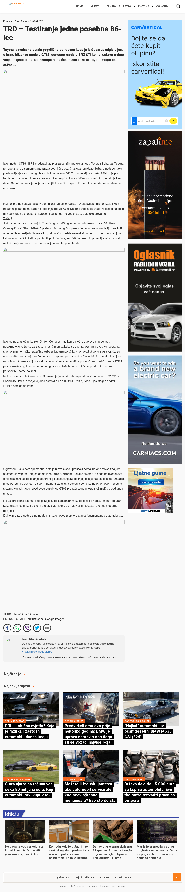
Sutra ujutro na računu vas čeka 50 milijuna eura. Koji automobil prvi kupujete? (29, 789)
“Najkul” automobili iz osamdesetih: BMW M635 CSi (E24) (148, 731)
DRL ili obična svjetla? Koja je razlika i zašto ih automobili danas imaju (29, 731)
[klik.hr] (12, 813)
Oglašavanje (62, 877)
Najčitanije (12, 674)
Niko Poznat (17, 721)
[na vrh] (177, 877)
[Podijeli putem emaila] (47, 628)
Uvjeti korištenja (84, 877)
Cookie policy (123, 877)
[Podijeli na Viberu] (27, 628)
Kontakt (104, 877)
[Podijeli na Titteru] (37, 628)
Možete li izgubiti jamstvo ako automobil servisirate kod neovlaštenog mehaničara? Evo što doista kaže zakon (90, 795)
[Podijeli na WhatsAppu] (17, 628)
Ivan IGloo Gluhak (18, 21)
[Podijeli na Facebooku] (7, 628)
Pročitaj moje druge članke (37, 651)
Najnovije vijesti (17, 686)
